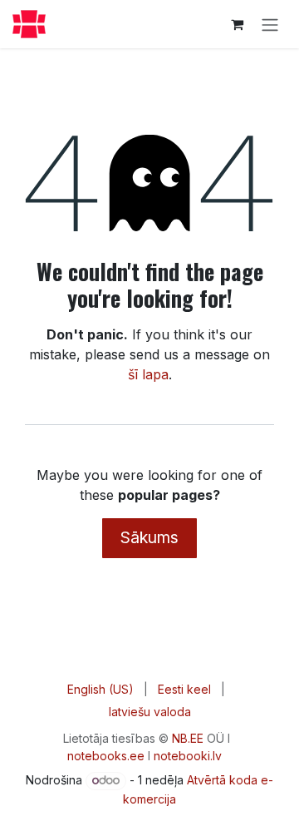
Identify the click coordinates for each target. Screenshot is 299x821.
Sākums (149, 537)
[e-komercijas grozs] (236, 24)
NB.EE (187, 738)
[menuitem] (100, 689)
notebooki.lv (188, 756)
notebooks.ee (106, 756)
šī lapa (148, 374)
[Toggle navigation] (270, 24)
